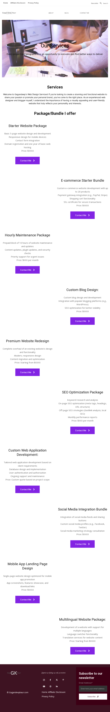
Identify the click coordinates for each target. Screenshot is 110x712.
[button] (103, 3)
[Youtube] (43, 686)
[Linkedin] (56, 686)
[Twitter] (56, 680)
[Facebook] (50, 680)
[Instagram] (43, 680)
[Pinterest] (63, 680)
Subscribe (92, 696)
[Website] (50, 686)
